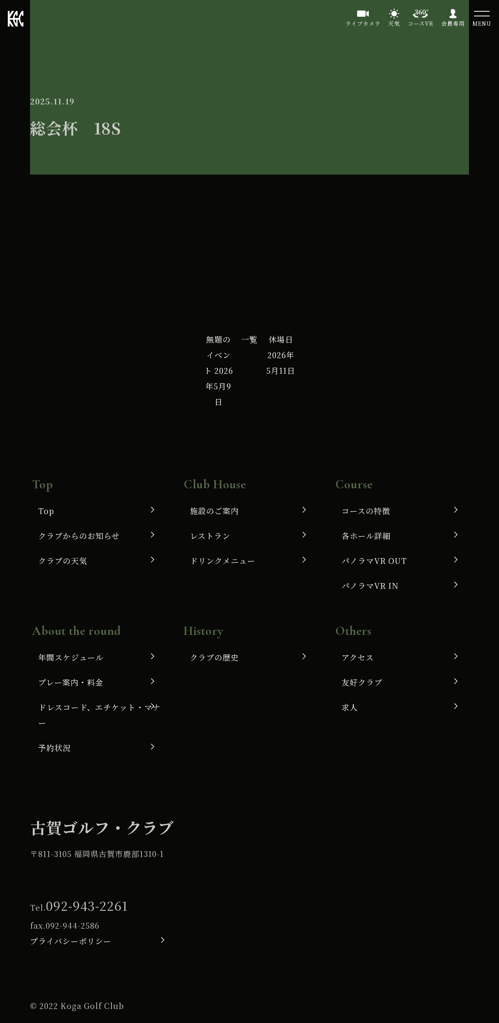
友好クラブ (362, 682)
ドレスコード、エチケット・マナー (99, 714)
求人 (350, 707)
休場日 (280, 355)
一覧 (249, 339)
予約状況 (54, 747)
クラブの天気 (62, 560)
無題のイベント (218, 370)
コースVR (421, 23)
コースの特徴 (366, 510)
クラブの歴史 (214, 657)
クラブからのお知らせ (79, 535)
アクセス (358, 657)
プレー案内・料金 (70, 682)
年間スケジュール (71, 657)
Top (46, 510)
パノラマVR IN (370, 585)
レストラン (210, 535)
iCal (68, 241)
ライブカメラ (362, 23)
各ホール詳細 (366, 535)
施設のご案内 (214, 510)
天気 (394, 23)
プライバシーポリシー (70, 941)
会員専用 (453, 23)
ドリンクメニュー (222, 560)
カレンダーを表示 (339, 277)
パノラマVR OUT (374, 560)
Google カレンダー (176, 241)
